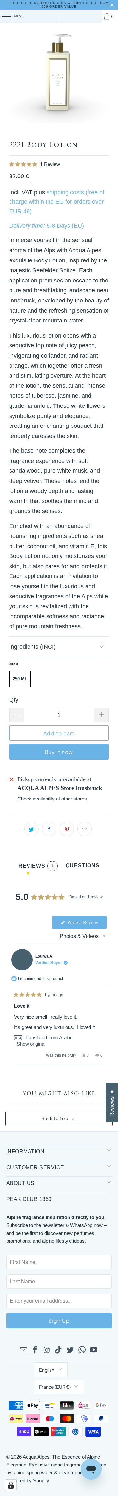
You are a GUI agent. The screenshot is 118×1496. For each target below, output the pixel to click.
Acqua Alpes (36, 1457)
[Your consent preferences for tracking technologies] (10, 1485)
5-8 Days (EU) (65, 225)
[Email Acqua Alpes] (24, 1350)
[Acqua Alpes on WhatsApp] (82, 1350)
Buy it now (59, 751)
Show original (31, 1043)
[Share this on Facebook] (49, 829)
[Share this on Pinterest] (67, 829)
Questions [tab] (83, 867)
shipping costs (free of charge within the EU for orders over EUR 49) (56, 202)
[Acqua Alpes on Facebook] (35, 1350)
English (46, 1370)
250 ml (20, 678)
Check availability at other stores (52, 798)
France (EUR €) (55, 1387)
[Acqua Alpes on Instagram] (47, 1350)
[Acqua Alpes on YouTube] (94, 1350)
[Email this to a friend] (84, 829)
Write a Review (86, 924)
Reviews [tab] (36, 867)
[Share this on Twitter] (31, 829)
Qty (13, 699)
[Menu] (3, 16)
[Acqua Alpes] (59, 16)
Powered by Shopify (27, 1480)
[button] (59, 164)
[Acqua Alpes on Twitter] (70, 1350)
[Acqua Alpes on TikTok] (59, 1350)
